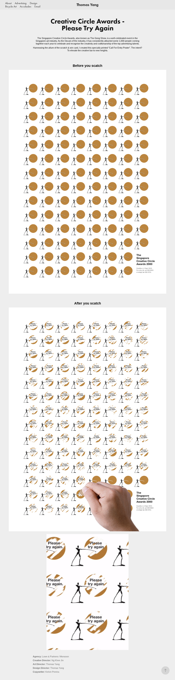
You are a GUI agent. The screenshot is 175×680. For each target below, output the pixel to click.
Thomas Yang (87, 4)
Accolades (25, 6)
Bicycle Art (11, 6)
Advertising (21, 3)
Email (37, 6)
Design (33, 3)
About (8, 3)
